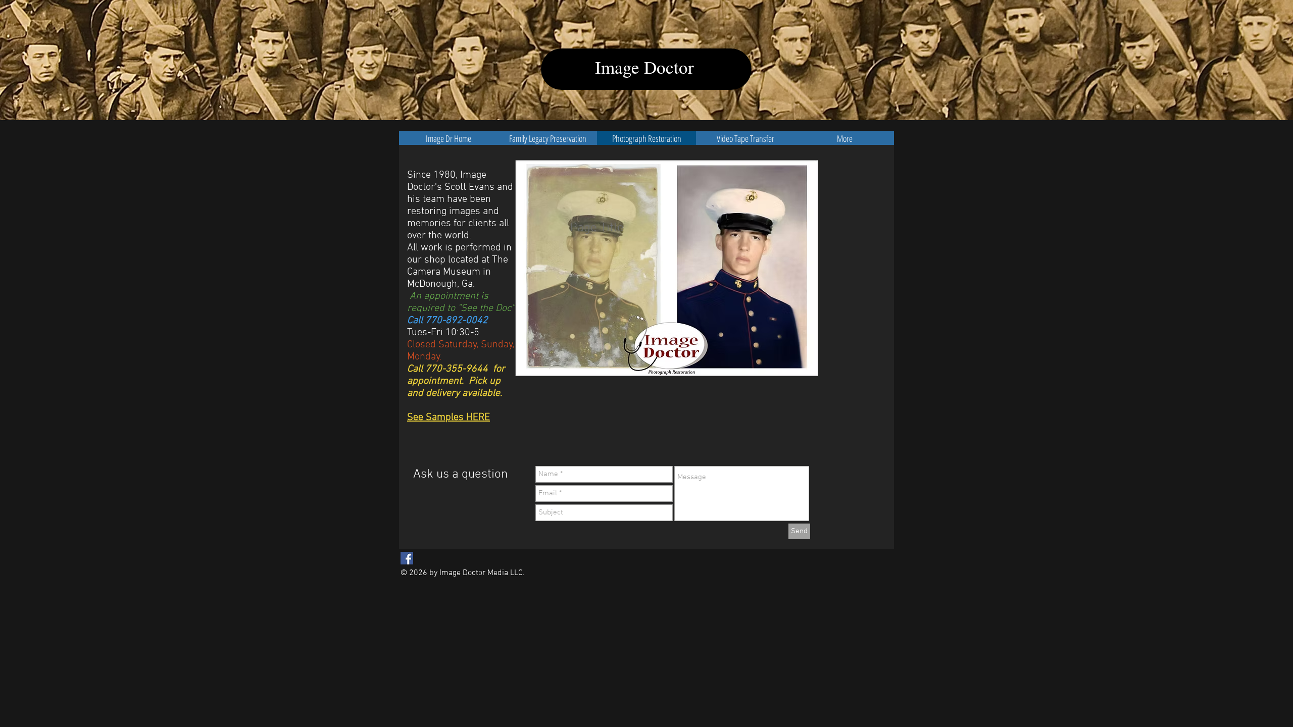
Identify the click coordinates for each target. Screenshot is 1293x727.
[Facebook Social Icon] (407, 558)
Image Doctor (644, 67)
